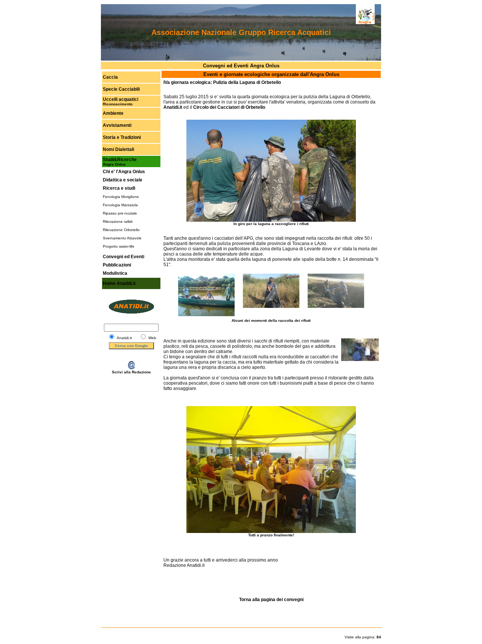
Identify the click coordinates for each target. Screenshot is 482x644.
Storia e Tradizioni (122, 137)
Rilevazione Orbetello (121, 230)
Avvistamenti (117, 125)
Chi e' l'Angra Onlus (124, 171)
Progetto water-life (118, 246)
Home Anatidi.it (119, 283)
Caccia (110, 77)
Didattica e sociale (122, 180)
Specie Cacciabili (121, 89)
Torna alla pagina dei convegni (271, 599)
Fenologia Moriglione (121, 197)
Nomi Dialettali (118, 149)
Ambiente (113, 113)
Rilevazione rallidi (118, 221)
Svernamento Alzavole (122, 238)
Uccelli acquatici (120, 99)
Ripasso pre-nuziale (120, 213)
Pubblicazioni (117, 265)
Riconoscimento (118, 104)
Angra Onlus (114, 164)
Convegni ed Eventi (123, 256)
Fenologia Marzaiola (120, 205)
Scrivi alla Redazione (131, 372)
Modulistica (115, 273)
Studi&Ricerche (120, 159)
